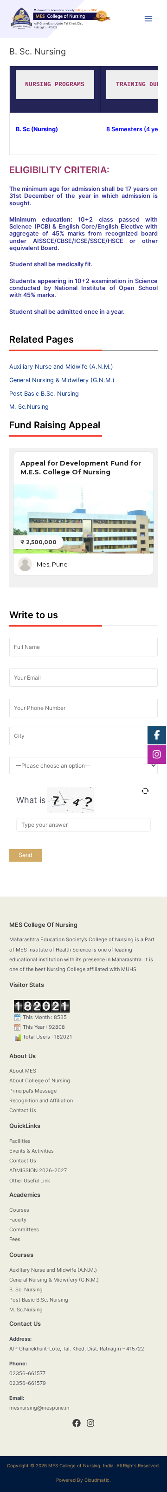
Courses (19, 1210)
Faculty (17, 1219)
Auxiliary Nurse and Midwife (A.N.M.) (61, 366)
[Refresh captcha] (145, 791)
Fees (14, 1239)
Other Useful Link (29, 1180)
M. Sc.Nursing (29, 406)
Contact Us (22, 1110)
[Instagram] (90, 1423)
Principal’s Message (33, 1090)
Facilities (20, 1141)
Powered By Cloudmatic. (83, 1480)
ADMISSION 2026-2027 (38, 1170)
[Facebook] (76, 1423)
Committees (24, 1229)
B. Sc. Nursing (26, 1289)
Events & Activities (31, 1151)
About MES (22, 1070)
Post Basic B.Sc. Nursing (44, 393)
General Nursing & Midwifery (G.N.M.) (62, 380)
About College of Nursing (39, 1080)
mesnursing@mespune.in (39, 1407)
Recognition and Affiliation (41, 1100)
